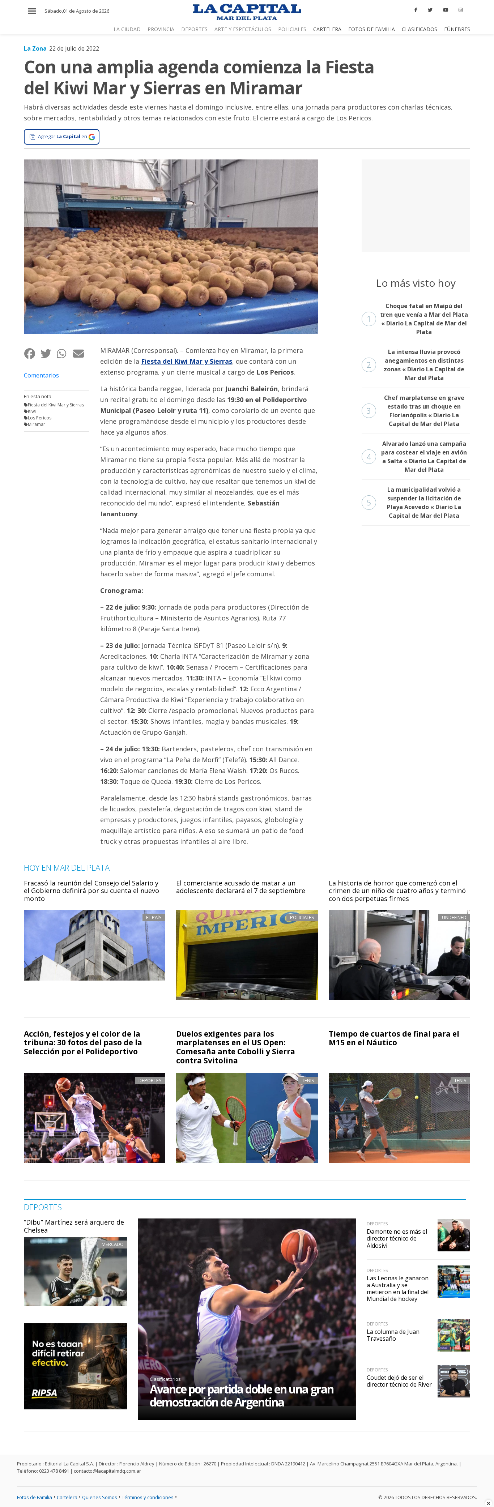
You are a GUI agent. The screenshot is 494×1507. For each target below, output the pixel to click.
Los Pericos (39, 418)
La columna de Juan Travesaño (393, 1335)
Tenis (308, 1080)
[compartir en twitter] (48, 353)
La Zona (35, 48)
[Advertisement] (416, 204)
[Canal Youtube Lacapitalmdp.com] (445, 10)
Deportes (194, 29)
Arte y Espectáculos (242, 29)
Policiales (292, 29)
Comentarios (41, 375)
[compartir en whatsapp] (64, 353)
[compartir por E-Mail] (81, 353)
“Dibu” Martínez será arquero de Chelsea (74, 1226)
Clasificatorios (165, 1379)
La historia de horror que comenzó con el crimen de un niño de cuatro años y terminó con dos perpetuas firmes (397, 891)
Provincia (161, 29)
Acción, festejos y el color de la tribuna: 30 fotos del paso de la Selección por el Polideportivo (83, 1043)
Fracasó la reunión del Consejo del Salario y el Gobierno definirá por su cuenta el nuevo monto (91, 891)
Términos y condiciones (148, 1497)
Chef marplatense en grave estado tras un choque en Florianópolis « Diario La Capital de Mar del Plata (415, 411)
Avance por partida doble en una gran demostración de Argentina (241, 1395)
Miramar (36, 424)
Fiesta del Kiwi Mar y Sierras (56, 405)
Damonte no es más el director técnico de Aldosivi (397, 1238)
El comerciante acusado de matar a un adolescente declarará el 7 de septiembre (240, 887)
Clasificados (419, 29)
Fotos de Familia (371, 29)
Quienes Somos (99, 1497)
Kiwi (32, 411)
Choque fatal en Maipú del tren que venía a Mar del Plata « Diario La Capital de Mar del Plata (417, 319)
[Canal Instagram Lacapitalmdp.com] (460, 10)
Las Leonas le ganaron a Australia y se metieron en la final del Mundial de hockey (398, 1288)
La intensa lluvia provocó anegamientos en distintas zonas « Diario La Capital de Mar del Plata (416, 365)
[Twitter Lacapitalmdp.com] (430, 10)
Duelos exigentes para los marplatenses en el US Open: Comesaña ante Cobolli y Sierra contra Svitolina (235, 1047)
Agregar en (62, 136)
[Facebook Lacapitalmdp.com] (416, 10)
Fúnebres (457, 29)
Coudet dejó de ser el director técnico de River (399, 1381)
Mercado (113, 1244)
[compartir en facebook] (32, 353)
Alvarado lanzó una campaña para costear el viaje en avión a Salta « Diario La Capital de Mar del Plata (417, 457)
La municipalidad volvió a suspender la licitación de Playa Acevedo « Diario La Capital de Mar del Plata (414, 503)
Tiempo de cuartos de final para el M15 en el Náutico (394, 1038)
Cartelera (327, 29)
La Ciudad (127, 29)
